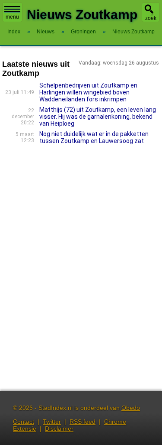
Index (13, 32)
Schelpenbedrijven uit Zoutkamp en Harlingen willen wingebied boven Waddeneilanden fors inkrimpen (88, 92)
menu (12, 17)
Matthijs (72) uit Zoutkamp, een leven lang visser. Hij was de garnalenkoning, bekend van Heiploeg (97, 116)
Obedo (130, 407)
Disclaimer (59, 428)
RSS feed (82, 421)
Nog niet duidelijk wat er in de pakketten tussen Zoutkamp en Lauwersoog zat (94, 137)
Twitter (52, 421)
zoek (150, 18)
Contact (23, 421)
